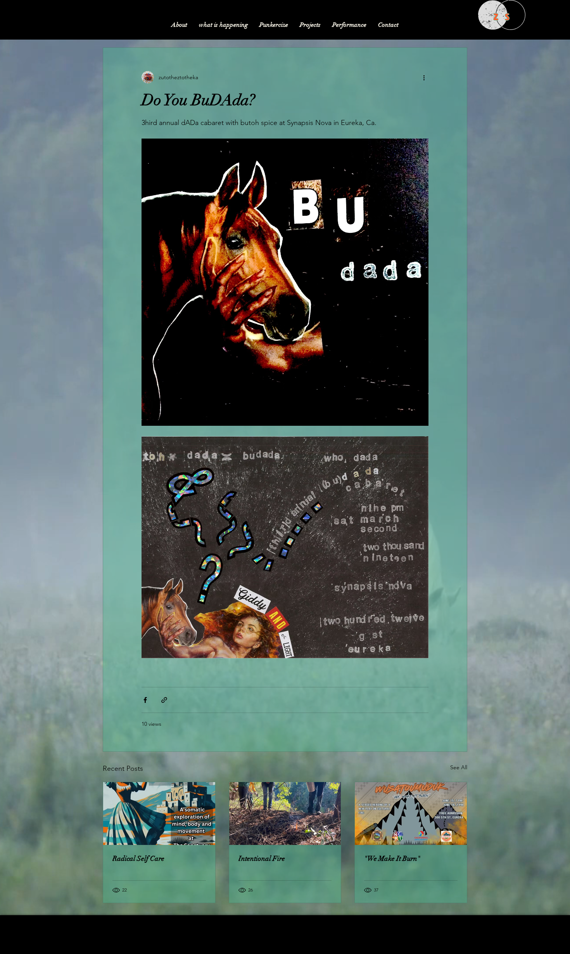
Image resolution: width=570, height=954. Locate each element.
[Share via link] (164, 700)
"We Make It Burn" (392, 858)
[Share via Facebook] (145, 700)
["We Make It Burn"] (411, 813)
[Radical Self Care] (159, 813)
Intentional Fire (261, 858)
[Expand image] (285, 282)
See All (458, 767)
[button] (310, 25)
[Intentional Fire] (285, 813)
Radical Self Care (138, 858)
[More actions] (423, 77)
